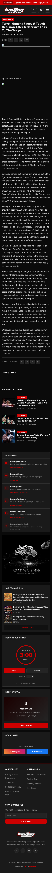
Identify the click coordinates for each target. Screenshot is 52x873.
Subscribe (26, 821)
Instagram (16, 751)
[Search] (34, 10)
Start (14, 671)
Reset (37, 671)
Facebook (38, 751)
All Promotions (26, 628)
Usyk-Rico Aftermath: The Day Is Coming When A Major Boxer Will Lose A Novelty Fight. (32, 402)
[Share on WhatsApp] (21, 40)
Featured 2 (8, 19)
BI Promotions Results (36, 774)
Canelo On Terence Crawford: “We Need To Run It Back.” (32, 419)
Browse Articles (16, 518)
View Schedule (15, 467)
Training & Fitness (34, 783)
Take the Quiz (26, 725)
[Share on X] (10, 40)
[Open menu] (47, 10)
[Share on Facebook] (16, 40)
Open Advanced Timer (27, 683)
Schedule (9, 782)
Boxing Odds (32, 779)
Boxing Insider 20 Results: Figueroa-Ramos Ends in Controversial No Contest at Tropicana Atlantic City (30, 597)
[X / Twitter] (16, 850)
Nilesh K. (33, 866)
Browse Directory (16, 505)
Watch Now (14, 480)
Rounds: (22, 676)
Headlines (31, 788)
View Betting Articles (18, 492)
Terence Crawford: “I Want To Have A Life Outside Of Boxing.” (33, 436)
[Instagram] (23, 850)
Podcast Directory (13, 787)
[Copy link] (26, 40)
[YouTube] (29, 850)
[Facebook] (35, 850)
